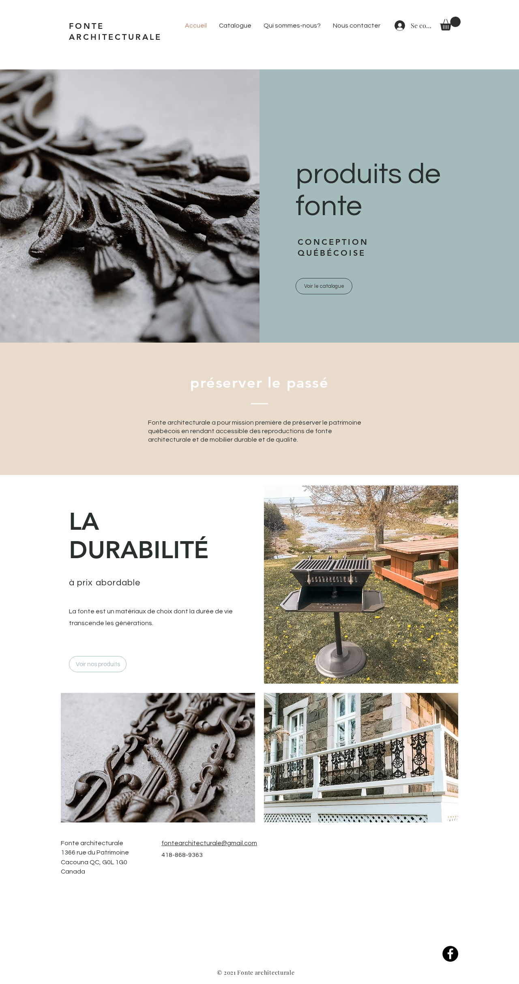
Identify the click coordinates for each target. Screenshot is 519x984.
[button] (450, 23)
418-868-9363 (182, 855)
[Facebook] (450, 954)
